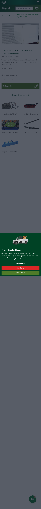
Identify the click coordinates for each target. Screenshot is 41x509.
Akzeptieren (20, 273)
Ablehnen (20, 268)
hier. (23, 259)
